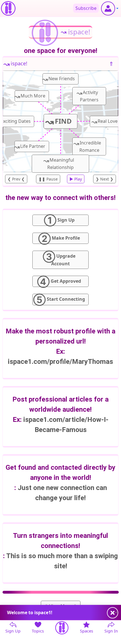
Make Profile (59, 238)
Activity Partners (87, 95)
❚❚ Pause (48, 179)
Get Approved (59, 281)
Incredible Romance (87, 146)
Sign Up (59, 220)
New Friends (58, 79)
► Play (76, 179)
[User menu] (109, 8)
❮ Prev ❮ (16, 179)
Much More (30, 96)
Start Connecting (59, 299)
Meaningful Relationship (58, 163)
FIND (58, 121)
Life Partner (29, 146)
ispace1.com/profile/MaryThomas (60, 362)
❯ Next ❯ (104, 179)
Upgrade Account (59, 258)
